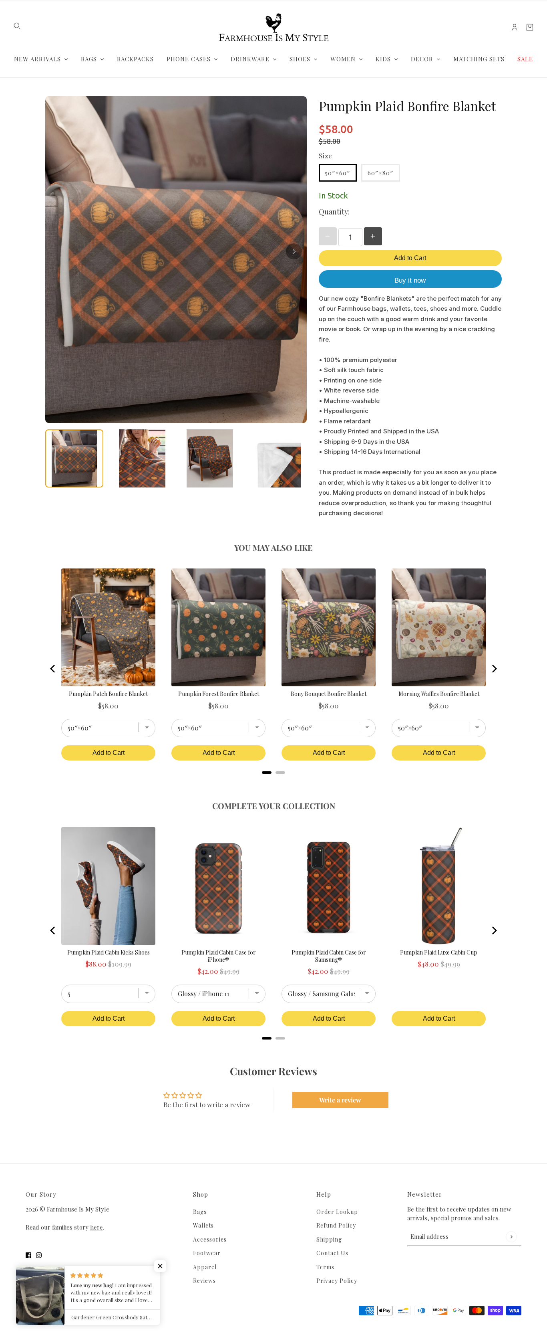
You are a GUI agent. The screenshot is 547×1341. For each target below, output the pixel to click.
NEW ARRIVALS (37, 59)
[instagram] (39, 1254)
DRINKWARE (250, 59)
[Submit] (511, 1236)
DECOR (422, 59)
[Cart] (529, 27)
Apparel (205, 1267)
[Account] (514, 27)
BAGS (89, 59)
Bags (200, 1212)
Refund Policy (336, 1225)
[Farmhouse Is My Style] (273, 27)
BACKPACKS (135, 59)
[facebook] (28, 1254)
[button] (160, 1266)
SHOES (300, 59)
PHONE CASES (189, 59)
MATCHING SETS (479, 59)
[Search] (17, 26)
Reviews (204, 1280)
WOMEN (343, 59)
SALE (525, 59)
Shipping (329, 1239)
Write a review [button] (340, 1100)
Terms (325, 1267)
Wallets (203, 1225)
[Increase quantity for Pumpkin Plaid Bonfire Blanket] (373, 236)
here (96, 1227)
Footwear (207, 1253)
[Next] (294, 251)
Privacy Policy (336, 1280)
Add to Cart (410, 258)
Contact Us (332, 1253)
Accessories (210, 1239)
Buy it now (410, 280)
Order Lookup (337, 1212)
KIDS (383, 59)
